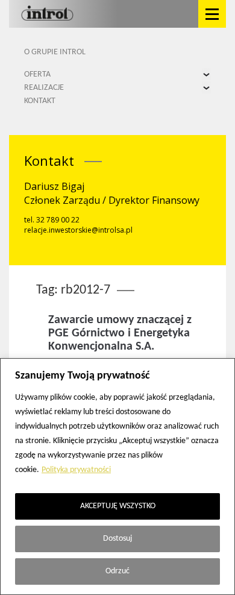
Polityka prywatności (76, 469)
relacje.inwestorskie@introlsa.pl (78, 230)
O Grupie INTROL (55, 52)
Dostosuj (117, 538)
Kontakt (39, 100)
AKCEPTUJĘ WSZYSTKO (117, 506)
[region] (117, 476)
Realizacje (44, 87)
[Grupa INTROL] (47, 14)
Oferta (37, 74)
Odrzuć (117, 571)
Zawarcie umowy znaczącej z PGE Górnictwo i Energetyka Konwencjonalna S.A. (120, 333)
